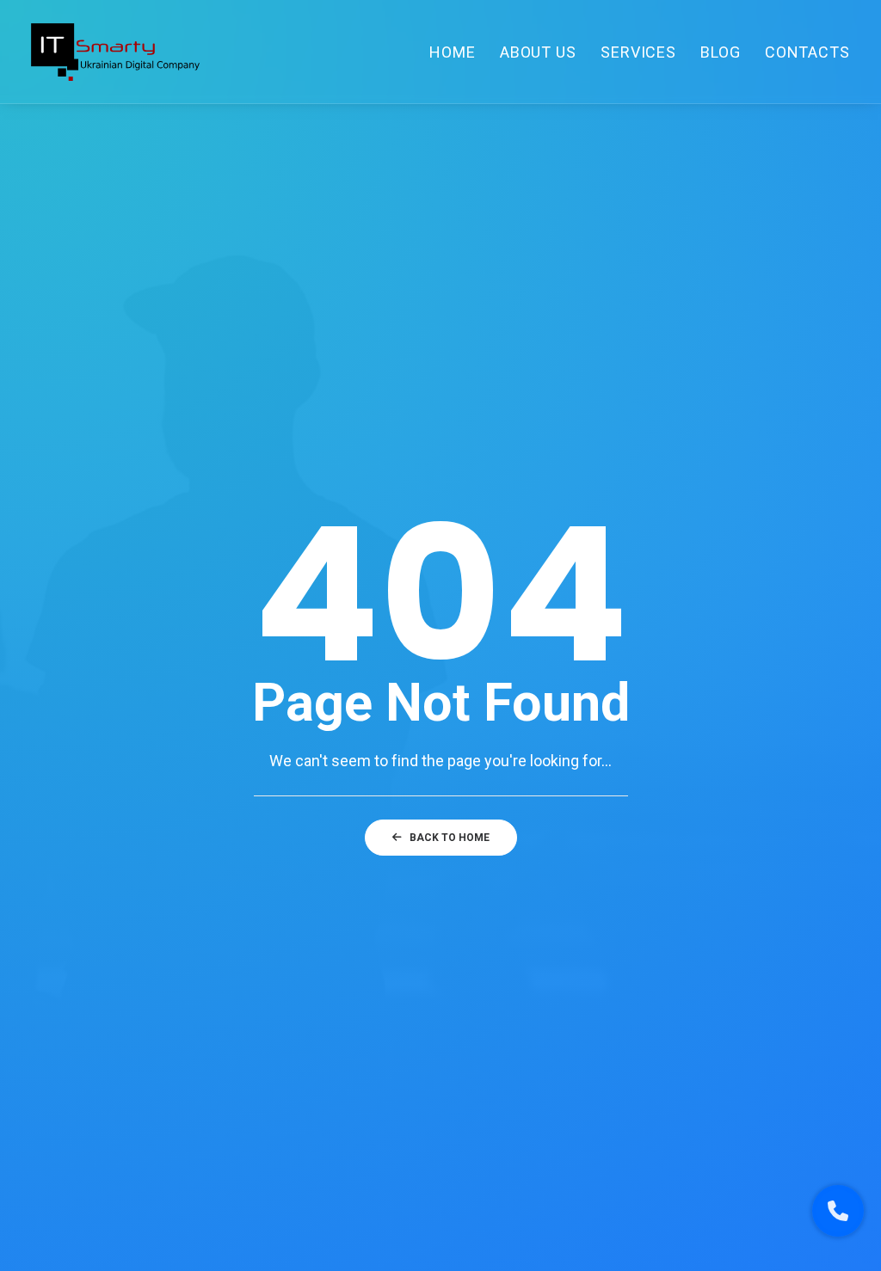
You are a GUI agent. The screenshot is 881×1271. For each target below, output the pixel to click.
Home (452, 52)
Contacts (807, 52)
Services (638, 52)
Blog (720, 52)
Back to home (450, 838)
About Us (538, 52)
